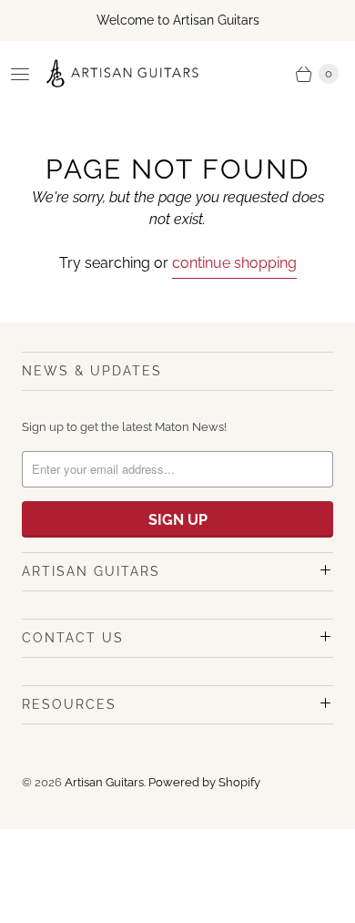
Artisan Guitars (104, 782)
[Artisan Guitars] (123, 74)
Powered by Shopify (204, 782)
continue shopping (234, 263)
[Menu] (20, 74)
